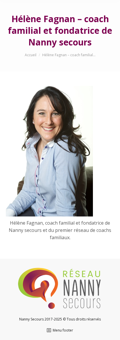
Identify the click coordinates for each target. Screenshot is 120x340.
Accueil (30, 54)
